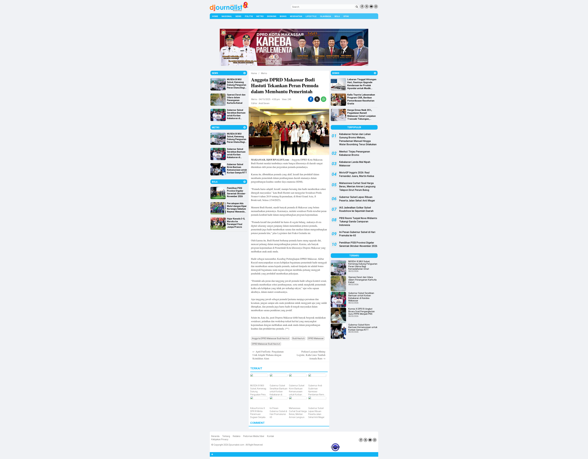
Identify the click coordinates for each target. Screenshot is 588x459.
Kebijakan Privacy (219, 439)
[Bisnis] (375, 73)
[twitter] (317, 99)
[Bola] (244, 181)
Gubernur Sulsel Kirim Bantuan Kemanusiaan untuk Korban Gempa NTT (362, 327)
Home (215, 16)
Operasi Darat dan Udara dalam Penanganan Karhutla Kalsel (362, 280)
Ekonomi (271, 16)
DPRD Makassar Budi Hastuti (266, 344)
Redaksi (236, 436)
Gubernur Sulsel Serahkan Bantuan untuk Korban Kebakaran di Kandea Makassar (361, 297)
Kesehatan (296, 16)
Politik (249, 16)
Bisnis (283, 16)
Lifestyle (311, 16)
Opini (346, 16)
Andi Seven (264, 103)
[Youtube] (371, 6)
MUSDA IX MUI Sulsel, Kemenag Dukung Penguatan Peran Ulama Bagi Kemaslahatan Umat (362, 265)
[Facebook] (362, 6)
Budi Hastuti (298, 338)
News (238, 16)
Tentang (226, 436)
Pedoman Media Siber (253, 436)
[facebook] (311, 99)
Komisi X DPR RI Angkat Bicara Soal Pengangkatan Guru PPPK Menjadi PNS (361, 311)
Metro (260, 16)
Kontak (270, 436)
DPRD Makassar (316, 338)
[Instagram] (376, 6)
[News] (244, 73)
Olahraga (325, 16)
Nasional (227, 16)
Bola (337, 16)
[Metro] (244, 127)
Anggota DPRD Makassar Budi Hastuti (270, 338)
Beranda (215, 436)
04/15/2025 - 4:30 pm (269, 99)
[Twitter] (367, 6)
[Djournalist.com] (229, 10)
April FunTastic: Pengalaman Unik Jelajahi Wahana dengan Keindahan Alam (268, 355)
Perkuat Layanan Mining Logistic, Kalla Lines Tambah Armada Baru (311, 355)
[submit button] (357, 6)
